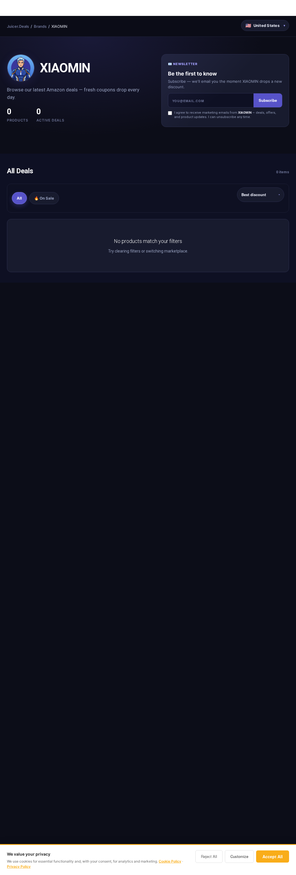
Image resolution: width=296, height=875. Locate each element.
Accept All (272, 856)
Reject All (209, 856)
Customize (239, 856)
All (19, 198)
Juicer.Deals (18, 26)
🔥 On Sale (44, 198)
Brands (40, 26)
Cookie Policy (170, 861)
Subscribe (268, 100)
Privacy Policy (19, 866)
